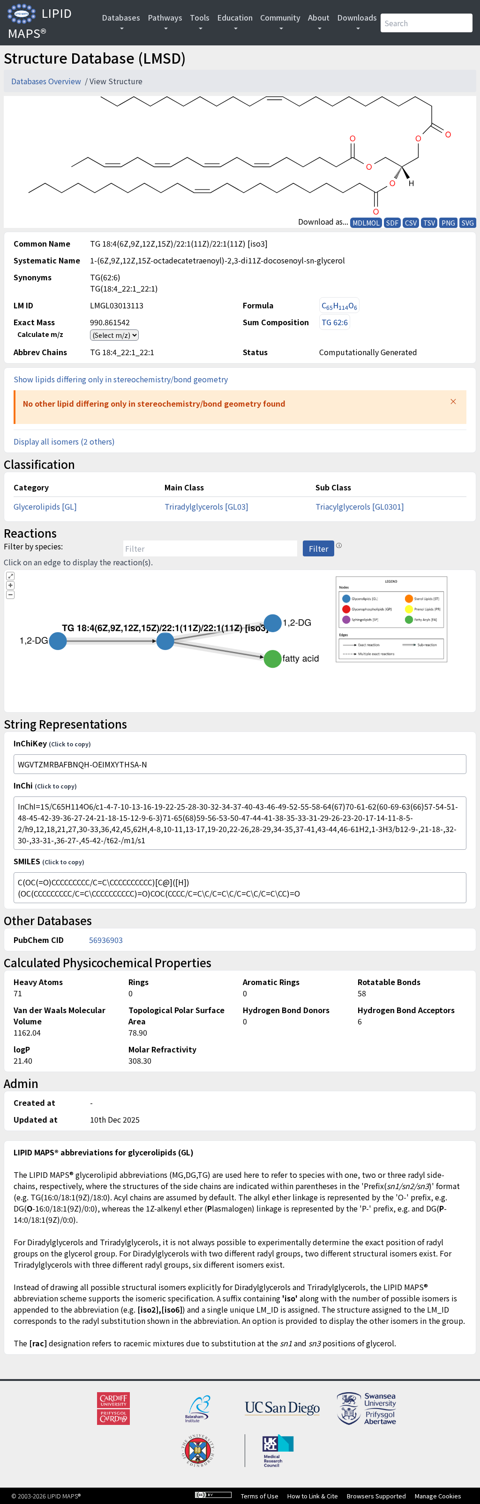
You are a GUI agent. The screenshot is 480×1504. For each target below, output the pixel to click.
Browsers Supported (376, 1495)
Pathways (165, 17)
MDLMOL (366, 222)
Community (280, 17)
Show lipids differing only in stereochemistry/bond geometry (121, 379)
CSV (411, 222)
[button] (453, 401)
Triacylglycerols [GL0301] (359, 506)
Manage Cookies (438, 1495)
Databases (121, 17)
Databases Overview (47, 81)
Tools (200, 17)
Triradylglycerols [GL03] (206, 506)
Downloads (357, 17)
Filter (318, 548)
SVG (468, 222)
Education (235, 17)
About (319, 17)
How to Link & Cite (312, 1495)
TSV (429, 222)
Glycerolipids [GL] (45, 506)
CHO (339, 305)
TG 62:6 (335, 322)
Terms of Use (259, 1495)
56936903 (106, 939)
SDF (392, 222)
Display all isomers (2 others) (64, 441)
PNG (448, 222)
